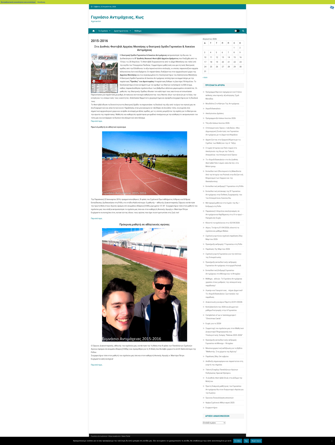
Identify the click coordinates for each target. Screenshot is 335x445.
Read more (256, 441)
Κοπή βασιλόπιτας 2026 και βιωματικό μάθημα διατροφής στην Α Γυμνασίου (222, 308)
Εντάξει (237, 441)
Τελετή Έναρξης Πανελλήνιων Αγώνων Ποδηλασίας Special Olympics (222, 371)
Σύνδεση (41, 2)
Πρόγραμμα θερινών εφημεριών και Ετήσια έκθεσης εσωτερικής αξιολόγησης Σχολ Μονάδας (224, 95)
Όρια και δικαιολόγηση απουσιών (220, 398)
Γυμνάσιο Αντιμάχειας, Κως (117, 17)
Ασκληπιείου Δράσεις (215, 113)
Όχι (246, 441)
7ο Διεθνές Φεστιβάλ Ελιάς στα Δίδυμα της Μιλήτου (224, 379)
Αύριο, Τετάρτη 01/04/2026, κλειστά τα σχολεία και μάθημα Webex (222, 229)
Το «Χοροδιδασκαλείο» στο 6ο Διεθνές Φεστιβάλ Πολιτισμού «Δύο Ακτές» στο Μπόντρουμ (222, 163)
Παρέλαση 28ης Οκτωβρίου (217, 356)
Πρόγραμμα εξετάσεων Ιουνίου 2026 (221, 118)
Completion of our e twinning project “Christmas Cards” (221, 317)
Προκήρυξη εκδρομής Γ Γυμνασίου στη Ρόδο (224, 244)
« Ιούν (205, 77)
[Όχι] (331, 441)
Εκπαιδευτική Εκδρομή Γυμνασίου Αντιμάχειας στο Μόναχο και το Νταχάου (223, 272)
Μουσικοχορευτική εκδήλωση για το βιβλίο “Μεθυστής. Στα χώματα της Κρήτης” (224, 350)
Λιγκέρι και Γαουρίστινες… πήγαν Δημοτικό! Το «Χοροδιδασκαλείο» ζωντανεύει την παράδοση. (224, 293)
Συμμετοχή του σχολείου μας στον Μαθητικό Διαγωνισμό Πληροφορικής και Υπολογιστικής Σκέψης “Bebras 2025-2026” (225, 331)
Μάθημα (138, 31)
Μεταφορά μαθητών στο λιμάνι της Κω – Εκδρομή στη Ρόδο (223, 204)
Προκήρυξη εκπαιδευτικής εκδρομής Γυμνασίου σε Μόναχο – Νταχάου (221, 341)
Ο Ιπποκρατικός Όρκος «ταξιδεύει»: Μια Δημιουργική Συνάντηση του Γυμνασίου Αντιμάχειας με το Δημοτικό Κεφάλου (222, 131)
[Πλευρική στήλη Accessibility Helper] (332, 7)
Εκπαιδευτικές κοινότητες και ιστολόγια (18, 2)
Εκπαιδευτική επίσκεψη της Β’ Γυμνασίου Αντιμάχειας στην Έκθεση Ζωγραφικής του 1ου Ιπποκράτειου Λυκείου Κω (224, 194)
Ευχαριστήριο (211, 408)
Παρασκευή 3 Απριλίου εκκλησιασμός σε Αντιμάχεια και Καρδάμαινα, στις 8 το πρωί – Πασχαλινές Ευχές (224, 214)
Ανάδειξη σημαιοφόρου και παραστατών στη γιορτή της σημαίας (224, 363)
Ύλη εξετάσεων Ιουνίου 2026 (218, 123)
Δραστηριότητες (121, 31)
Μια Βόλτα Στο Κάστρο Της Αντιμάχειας (222, 104)
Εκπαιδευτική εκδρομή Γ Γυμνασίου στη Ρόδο (225, 186)
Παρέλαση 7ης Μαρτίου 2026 (218, 249)
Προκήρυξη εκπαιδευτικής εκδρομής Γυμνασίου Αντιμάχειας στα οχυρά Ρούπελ (223, 264)
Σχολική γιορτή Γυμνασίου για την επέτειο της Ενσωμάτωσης (223, 255)
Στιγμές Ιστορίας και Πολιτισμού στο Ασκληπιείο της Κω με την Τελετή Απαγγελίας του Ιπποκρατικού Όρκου (221, 151)
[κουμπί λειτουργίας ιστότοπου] (237, 31)
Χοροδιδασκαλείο (213, 109)
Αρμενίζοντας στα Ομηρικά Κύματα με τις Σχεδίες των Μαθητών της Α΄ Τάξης (223, 141)
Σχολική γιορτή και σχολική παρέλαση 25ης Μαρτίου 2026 (224, 237)
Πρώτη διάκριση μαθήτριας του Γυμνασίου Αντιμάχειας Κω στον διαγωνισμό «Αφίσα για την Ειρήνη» (224, 389)
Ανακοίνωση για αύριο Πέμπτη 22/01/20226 (224, 302)
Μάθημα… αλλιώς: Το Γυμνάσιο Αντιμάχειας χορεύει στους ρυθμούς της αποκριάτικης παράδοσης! (224, 282)
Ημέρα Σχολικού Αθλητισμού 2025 (220, 403)
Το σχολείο (103, 31)
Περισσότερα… (97, 121)
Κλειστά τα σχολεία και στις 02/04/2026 (223, 223)
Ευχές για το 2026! (213, 323)
